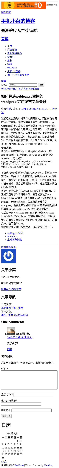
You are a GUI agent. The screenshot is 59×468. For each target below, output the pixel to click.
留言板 (11, 57)
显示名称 (7, 394)
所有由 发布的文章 (11, 289)
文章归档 (12, 49)
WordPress (18, 465)
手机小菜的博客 (18, 21)
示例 (9, 60)
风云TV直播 (13, 71)
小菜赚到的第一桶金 (12, 308)
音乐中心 (12, 68)
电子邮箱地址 (9, 400)
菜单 (4, 39)
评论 (4, 369)
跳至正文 (6, 12)
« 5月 (4, 461)
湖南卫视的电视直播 (18, 75)
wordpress (12, 236)
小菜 (8, 109)
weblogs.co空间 (15, 233)
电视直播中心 (14, 53)
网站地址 (6, 410)
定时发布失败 (14, 239)
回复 (9, 349)
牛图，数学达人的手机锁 (14, 315)
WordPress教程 (8, 88)
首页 (9, 46)
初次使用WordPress (29, 88)
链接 (9, 64)
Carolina (48, 465)
